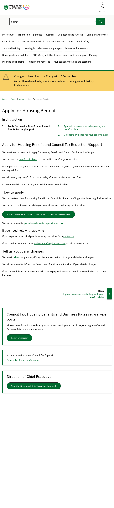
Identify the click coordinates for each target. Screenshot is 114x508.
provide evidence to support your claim (44, 223)
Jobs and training (11, 48)
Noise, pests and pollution (15, 55)
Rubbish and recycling (39, 61)
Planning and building (13, 61)
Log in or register (19, 337)
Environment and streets (60, 41)
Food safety (82, 41)
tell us (16, 257)
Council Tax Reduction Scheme (23, 360)
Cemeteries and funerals (70, 34)
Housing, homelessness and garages (43, 48)
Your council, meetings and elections (72, 61)
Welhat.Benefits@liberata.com (49, 243)
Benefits (37, 34)
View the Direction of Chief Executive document (33, 386)
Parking (93, 55)
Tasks (13, 99)
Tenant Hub (24, 34)
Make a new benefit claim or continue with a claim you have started (38, 214)
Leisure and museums (76, 48)
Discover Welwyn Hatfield (30, 41)
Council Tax (8, 41)
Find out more (21, 85)
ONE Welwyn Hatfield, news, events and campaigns (59, 55)
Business (49, 34)
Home (4, 99)
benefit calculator (28, 159)
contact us (68, 236)
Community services (97, 34)
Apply (21, 99)
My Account (8, 34)
